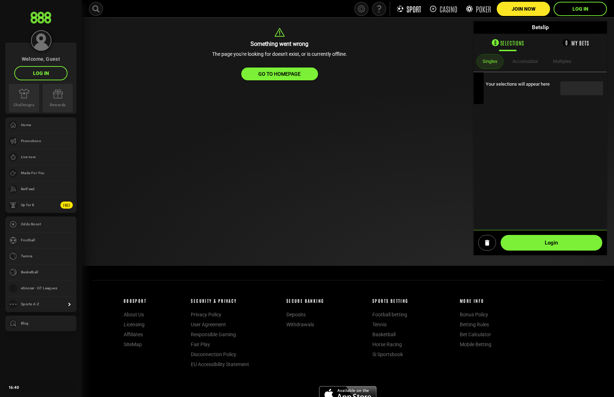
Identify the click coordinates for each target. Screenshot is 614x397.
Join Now (523, 9)
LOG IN (41, 73)
